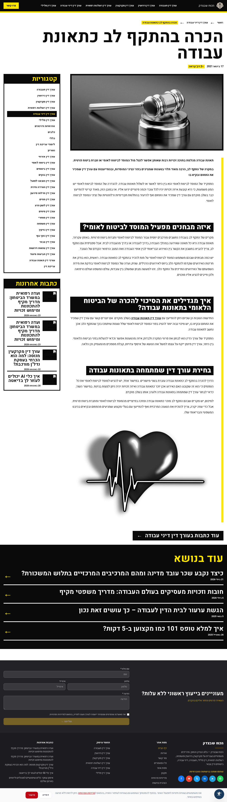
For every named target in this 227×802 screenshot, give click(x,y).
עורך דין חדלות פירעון (43, 193)
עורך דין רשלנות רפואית (98, 5)
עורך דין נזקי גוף (45, 236)
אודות (164, 753)
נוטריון (51, 150)
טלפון (126, 681)
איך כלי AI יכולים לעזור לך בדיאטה (36, 773)
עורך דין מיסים (47, 211)
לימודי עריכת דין (45, 144)
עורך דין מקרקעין (125, 5)
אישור (31, 795)
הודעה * (125, 693)
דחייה (45, 795)
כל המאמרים (160, 763)
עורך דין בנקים (47, 175)
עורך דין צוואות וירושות (42, 248)
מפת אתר (162, 768)
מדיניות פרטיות (159, 778)
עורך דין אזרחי (46, 157)
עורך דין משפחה (46, 224)
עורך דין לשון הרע (45, 205)
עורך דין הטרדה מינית (43, 187)
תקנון (164, 773)
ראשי (220, 22)
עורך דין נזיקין (47, 230)
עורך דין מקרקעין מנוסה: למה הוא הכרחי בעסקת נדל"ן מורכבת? (29, 766)
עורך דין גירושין (146, 5)
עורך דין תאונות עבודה (146, 318)
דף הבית (162, 748)
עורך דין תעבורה (168, 5)
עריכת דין (49, 266)
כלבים (51, 132)
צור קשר (162, 758)
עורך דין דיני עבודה (70, 5)
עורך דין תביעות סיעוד (42, 254)
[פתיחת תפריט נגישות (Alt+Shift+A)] (219, 794)
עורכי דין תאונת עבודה (42, 260)
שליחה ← (66, 721)
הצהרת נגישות (159, 783)
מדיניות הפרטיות (86, 793)
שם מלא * (125, 668)
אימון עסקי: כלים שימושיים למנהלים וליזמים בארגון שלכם (31, 779)
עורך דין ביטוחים (46, 169)
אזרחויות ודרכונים (45, 126)
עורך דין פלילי (48, 5)
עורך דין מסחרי (46, 218)
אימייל (62, 681)
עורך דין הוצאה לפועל (42, 181)
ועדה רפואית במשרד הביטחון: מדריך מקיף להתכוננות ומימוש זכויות (32, 750)
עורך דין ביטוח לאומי (43, 163)
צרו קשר (11, 5)
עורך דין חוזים (47, 199)
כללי (52, 138)
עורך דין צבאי (47, 242)
